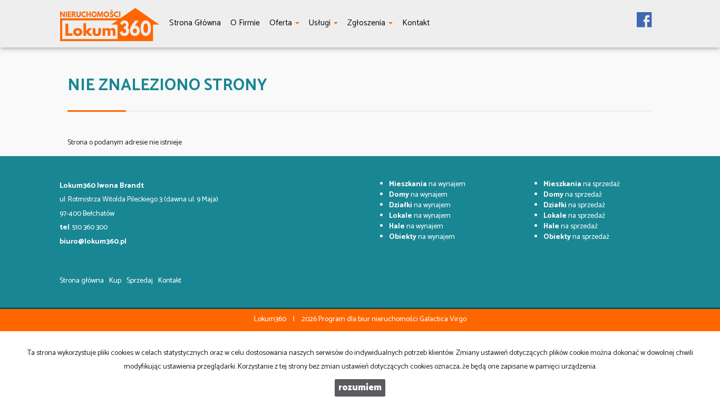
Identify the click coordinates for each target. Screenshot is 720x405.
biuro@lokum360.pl (93, 242)
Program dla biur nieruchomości (369, 319)
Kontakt (169, 281)
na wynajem (427, 184)
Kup (115, 281)
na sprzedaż (581, 184)
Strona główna (82, 281)
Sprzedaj (140, 281)
